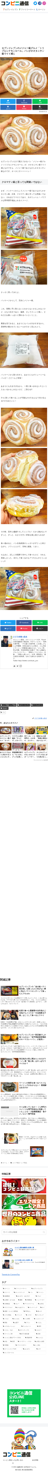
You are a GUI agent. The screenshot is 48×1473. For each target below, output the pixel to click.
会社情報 (35, 1460)
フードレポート (37, 705)
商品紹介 (5, 708)
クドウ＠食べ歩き (20, 637)
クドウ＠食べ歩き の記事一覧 (23, 1260)
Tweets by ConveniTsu (11, 1275)
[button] (44, 1232)
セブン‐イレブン (24, 705)
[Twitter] (35, 3)
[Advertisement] (24, 868)
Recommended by (38, 760)
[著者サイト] (14, 666)
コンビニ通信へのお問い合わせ (13, 1461)
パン (3, 712)
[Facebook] (40, 3)
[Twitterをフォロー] (17, 666)
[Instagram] (44, 3)
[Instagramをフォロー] (20, 666)
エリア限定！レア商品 (9, 705)
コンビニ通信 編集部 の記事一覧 (24, 1247)
